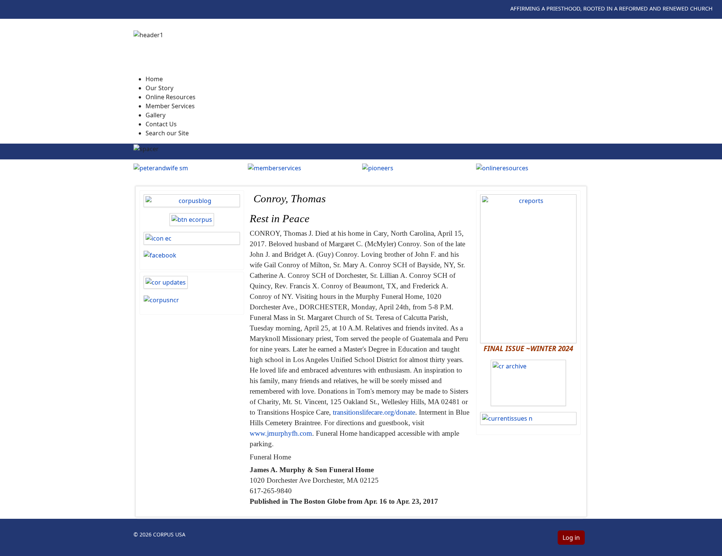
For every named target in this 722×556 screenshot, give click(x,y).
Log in (571, 537)
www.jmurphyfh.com (281, 433)
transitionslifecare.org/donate (374, 412)
